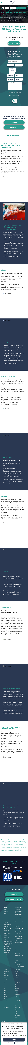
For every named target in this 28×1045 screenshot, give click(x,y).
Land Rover (17, 969)
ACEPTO (14, 1039)
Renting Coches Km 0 (20, 917)
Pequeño (6, 920)
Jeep (5, 1003)
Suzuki (16, 1003)
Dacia (5, 986)
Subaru (16, 1001)
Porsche (16, 990)
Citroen (5, 982)
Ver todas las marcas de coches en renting (13, 1021)
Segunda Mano (7, 946)
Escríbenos (14, 894)
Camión (5, 909)
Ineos (16, 1011)
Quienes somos (18, 962)
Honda (5, 996)
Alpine (5, 973)
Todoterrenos (6, 937)
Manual (5, 915)
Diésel (5, 939)
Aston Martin (6, 975)
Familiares (17, 946)
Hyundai (5, 998)
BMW (5, 980)
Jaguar (5, 1001)
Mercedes (17, 979)
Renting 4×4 (17, 909)
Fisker (16, 1013)
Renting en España (19, 942)
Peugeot (7, 8)
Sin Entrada (17, 964)
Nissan (16, 984)
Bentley (5, 979)
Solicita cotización (25, 2)
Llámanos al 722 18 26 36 (14, 899)
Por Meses (17, 948)
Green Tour (17, 1015)
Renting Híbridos (7, 924)
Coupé (5, 913)
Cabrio (16, 949)
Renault (16, 992)
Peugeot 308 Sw (12, 8)
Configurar (8, 1042)
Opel (16, 986)
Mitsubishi (17, 982)
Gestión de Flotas (7, 928)
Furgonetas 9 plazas (8, 941)
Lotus (16, 973)
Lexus (16, 971)
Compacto (6, 911)
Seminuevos (17, 951)
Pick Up (16, 958)
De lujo (16, 960)
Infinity (5, 1000)
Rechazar (19, 1042)
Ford (5, 994)
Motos (5, 918)
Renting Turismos (7, 933)
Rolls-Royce (17, 994)
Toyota (16, 1005)
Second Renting (7, 948)
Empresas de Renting (20, 966)
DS (4, 988)
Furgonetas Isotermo (19, 944)
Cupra (5, 984)
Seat (16, 996)
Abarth (5, 969)
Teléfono (14, 122)
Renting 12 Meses (18, 907)
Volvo (16, 1009)
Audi (5, 977)
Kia (4, 1005)
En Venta (6, 954)
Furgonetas (6, 926)
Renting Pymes (7, 950)
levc (16, 1017)
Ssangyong (17, 1000)
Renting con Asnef (19, 919)
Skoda (16, 998)
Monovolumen (7, 916)
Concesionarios (18, 938)
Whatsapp (14, 127)
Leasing (16, 940)
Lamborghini (6, 1007)
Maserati (17, 975)
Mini (16, 980)
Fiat (4, 992)
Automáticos (6, 952)
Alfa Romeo (6, 971)
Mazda (16, 977)
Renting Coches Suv (8, 922)
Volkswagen (17, 1007)
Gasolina (5, 935)
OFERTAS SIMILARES (14, 43)
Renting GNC (18, 953)
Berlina (5, 907)
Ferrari (5, 990)
